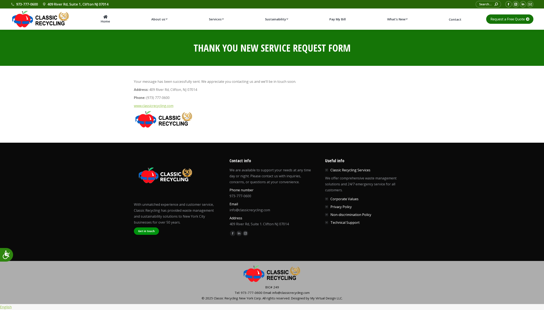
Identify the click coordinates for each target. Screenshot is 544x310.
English (6, 307)
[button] (272, 307)
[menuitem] (105, 19)
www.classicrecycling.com (153, 105)
